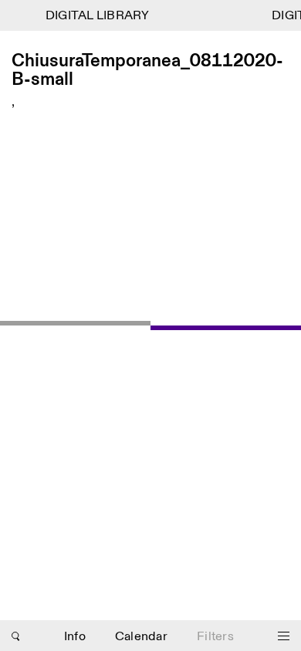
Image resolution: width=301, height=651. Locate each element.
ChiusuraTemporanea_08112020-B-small (147, 70)
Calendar (141, 637)
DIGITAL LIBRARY (96, 16)
